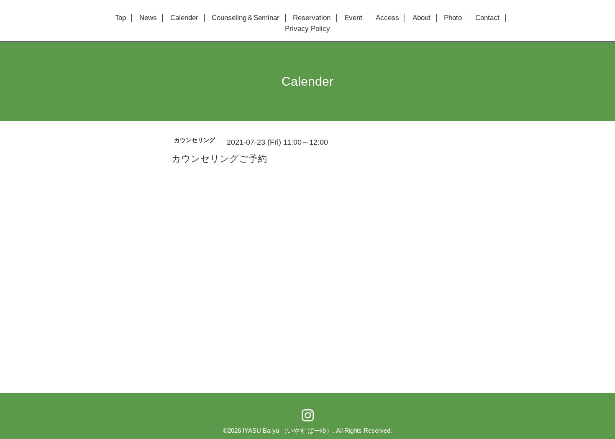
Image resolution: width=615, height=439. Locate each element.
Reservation (312, 18)
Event (353, 18)
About (421, 18)
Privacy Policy (307, 29)
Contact (487, 18)
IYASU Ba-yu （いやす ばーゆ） (288, 430)
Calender (184, 18)
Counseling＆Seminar (245, 18)
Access (387, 18)
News (148, 18)
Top (120, 18)
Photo (453, 18)
